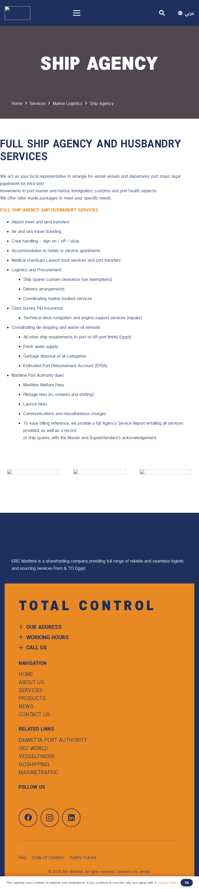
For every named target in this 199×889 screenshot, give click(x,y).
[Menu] (93, 12)
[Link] (17, 13)
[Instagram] (49, 817)
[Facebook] (28, 817)
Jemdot (145, 871)
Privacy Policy (168, 883)
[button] (162, 12)
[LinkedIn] (71, 817)
